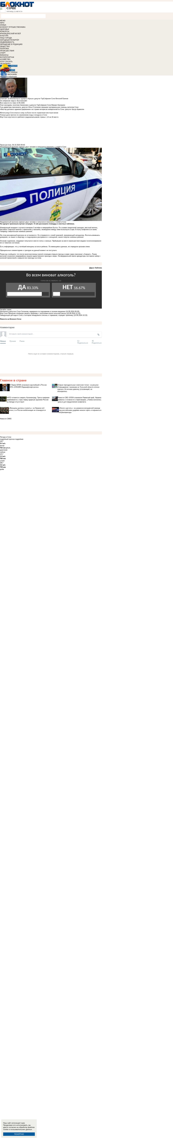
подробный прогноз (7, 439)
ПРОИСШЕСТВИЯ (7, 51)
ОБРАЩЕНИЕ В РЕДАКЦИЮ (11, 44)
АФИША (3, 25)
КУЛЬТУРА (4, 36)
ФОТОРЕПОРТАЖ (7, 57)
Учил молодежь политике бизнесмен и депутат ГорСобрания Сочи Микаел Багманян (32, 105)
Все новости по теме (8, 103)
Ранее (22, 341)
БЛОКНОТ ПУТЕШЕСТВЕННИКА (12, 27)
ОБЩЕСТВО (5, 46)
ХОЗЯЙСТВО (5, 59)
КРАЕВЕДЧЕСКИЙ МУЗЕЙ (10, 34)
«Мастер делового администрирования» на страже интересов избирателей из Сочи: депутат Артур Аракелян (42, 109)
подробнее (19, 439)
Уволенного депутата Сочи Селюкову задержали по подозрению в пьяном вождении (32, 311)
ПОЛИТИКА (4, 49)
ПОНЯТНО (19, 1134)
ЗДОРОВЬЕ (4, 29)
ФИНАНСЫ (4, 55)
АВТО (2, 23)
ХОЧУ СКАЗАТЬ (6, 61)
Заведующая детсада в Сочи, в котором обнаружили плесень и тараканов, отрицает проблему (36, 315)
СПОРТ (3, 53)
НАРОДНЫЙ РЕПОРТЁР (9, 40)
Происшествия (5, 145)
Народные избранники (8, 77)
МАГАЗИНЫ (12, 74)
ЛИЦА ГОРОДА (6, 38)
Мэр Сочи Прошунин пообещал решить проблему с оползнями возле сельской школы (33, 313)
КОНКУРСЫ (4, 31)
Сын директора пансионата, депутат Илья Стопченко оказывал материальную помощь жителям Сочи (39, 107)
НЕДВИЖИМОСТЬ (7, 42)
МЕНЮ (2, 21)
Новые (3, 341)
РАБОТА (14, 66)
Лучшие (12, 341)
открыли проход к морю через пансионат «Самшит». (71, 254)
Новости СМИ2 (5, 419)
